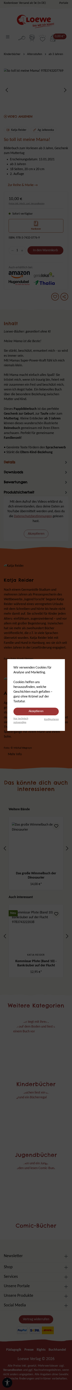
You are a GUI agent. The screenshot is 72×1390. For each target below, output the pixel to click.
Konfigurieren (51, 719)
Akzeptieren (36, 711)
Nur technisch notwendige (20, 720)
